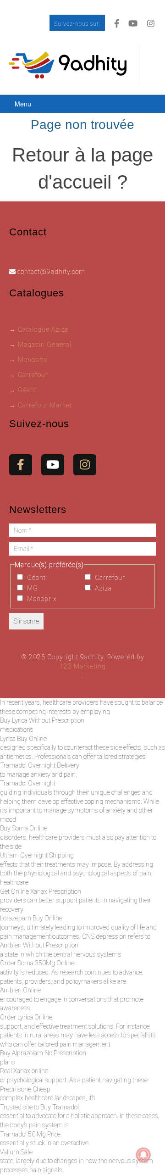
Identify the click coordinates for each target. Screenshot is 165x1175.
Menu (23, 103)
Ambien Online (20, 990)
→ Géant (23, 390)
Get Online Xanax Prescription (40, 891)
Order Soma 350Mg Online (37, 963)
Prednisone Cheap (25, 1089)
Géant (35, 577)
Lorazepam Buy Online (31, 918)
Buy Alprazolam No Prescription (43, 1053)
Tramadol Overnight (27, 783)
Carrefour (109, 577)
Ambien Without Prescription (39, 945)
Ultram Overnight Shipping (37, 855)
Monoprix (41, 598)
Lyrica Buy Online (23, 738)
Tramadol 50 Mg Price (30, 1134)
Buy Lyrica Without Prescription (42, 720)
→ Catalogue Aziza (38, 329)
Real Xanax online (24, 1071)
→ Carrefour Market (40, 405)
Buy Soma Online (23, 828)
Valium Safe (16, 1152)
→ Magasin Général (40, 344)
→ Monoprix (28, 359)
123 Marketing (83, 666)
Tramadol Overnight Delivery (39, 765)
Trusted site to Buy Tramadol (39, 1107)
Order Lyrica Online (26, 1017)
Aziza (102, 588)
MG (31, 588)
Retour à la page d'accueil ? (82, 168)
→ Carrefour (28, 375)
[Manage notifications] (143, 1154)
